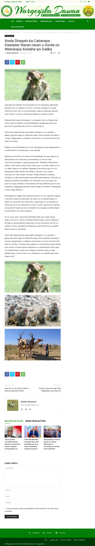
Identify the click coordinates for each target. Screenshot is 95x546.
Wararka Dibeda (31, 21)
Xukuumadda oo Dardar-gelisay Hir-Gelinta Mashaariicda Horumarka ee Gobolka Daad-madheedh (52, 444)
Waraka (19, 21)
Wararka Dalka (15, 33)
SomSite (47, 544)
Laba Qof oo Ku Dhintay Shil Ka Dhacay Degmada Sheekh (16, 389)
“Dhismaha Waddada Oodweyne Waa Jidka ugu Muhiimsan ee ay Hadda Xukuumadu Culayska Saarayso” (31, 444)
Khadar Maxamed (12, 53)
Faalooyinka (60, 21)
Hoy (12, 21)
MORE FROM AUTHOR (35, 421)
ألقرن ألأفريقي (53, 540)
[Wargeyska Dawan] (47, 11)
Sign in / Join (30, 2)
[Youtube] (88, 1)
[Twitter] (85, 1)
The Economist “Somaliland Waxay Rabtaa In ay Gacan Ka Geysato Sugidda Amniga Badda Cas (12, 444)
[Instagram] (27, 409)
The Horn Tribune (65, 540)
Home (7, 33)
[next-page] (9, 453)
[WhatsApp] (23, 62)
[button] (87, 21)
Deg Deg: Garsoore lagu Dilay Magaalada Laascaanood (50, 389)
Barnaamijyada (46, 21)
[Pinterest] (17, 62)
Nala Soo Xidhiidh (17, 27)
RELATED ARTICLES (14, 421)
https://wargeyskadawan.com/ (30, 405)
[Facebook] (81, 1)
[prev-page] (6, 453)
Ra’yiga (70, 21)
